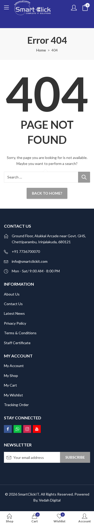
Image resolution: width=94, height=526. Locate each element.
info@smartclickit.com (30, 261)
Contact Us (13, 304)
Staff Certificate (17, 343)
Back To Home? (47, 193)
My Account (14, 365)
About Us (12, 294)
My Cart (10, 385)
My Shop (11, 375)
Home (41, 50)
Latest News (14, 313)
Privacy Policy (15, 323)
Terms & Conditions (20, 333)
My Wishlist (13, 395)
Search (84, 177)
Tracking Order (16, 404)
